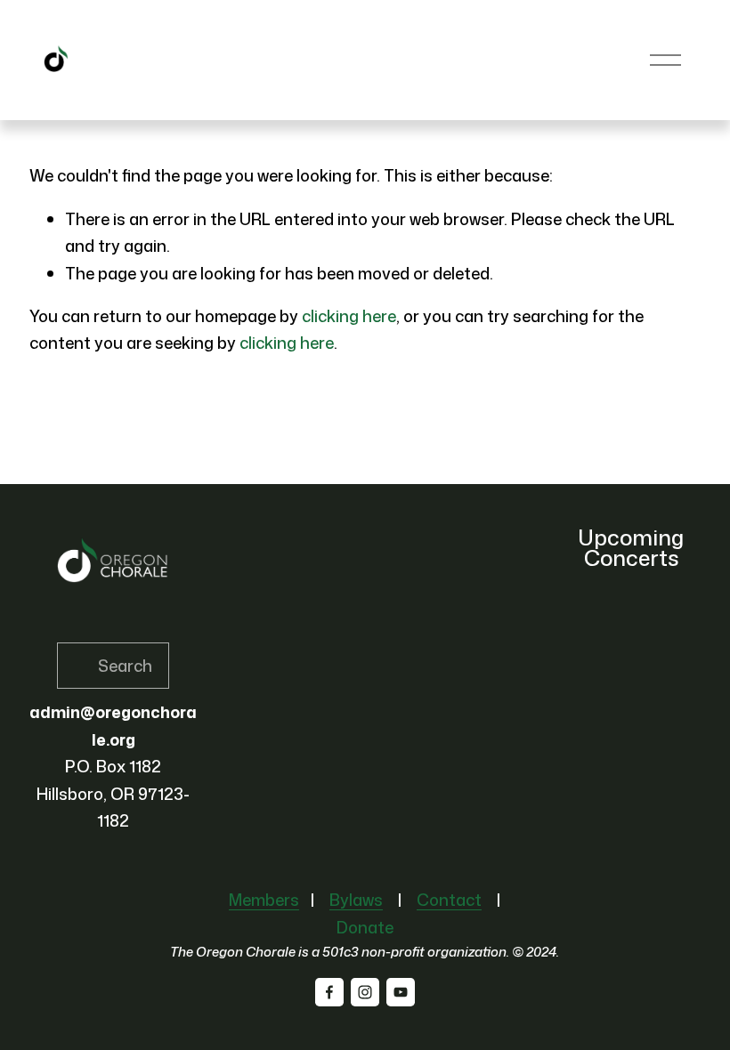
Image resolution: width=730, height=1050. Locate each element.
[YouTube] (400, 992)
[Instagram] (365, 992)
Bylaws (356, 899)
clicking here (349, 315)
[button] (670, 597)
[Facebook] (329, 992)
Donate (365, 927)
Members (264, 899)
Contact (449, 899)
